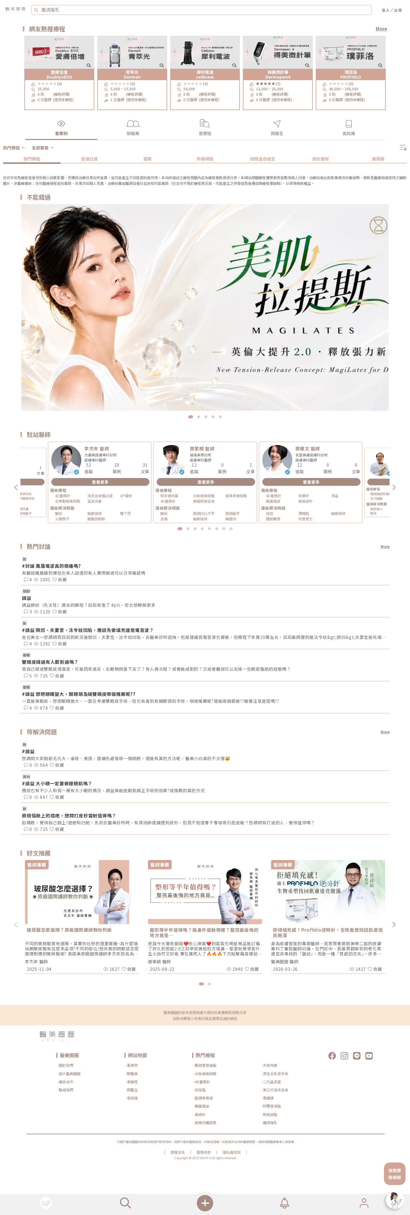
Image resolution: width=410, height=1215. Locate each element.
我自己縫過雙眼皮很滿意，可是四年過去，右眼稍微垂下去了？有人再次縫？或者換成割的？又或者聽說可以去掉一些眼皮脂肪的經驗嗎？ (156, 669)
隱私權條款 (232, 1152)
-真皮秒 (200, 1114)
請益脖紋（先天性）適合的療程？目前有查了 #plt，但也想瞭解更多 (88, 605)
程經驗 (394, 1177)
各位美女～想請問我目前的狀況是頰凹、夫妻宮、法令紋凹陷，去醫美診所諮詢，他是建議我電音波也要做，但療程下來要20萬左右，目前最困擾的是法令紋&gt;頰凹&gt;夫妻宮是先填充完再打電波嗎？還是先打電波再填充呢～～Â (206, 637)
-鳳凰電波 (201, 1105)
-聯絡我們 (65, 1089)
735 (43, 676)
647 (43, 797)
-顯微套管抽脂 (205, 1065)
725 (43, 829)
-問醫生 (132, 1089)
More (381, 29)
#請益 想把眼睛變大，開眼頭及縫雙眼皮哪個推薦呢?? (79, 694)
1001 (44, 579)
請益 (27, 598)
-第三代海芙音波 (275, 1089)
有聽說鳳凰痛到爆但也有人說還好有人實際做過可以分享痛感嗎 (84, 573)
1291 (44, 644)
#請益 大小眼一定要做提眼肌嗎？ (57, 783)
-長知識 (132, 1097)
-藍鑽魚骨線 (203, 1097)
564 (43, 765)
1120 (44, 612)
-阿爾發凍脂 (271, 1105)
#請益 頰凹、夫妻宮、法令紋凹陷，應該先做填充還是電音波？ (88, 630)
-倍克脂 (200, 1089)
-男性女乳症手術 (275, 1073)
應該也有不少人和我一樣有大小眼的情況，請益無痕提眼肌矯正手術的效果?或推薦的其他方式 (113, 790)
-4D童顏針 (202, 1081)
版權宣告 (177, 1152)
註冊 (398, 10)
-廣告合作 (65, 1081)
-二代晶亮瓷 (271, 1081)
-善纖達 (268, 1097)
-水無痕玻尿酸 (205, 1073)
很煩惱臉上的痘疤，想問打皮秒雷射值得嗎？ (69, 815)
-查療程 (132, 1081)
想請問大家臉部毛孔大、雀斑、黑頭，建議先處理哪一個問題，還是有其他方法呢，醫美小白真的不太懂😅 (126, 758)
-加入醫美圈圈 (69, 1073)
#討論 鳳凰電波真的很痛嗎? (51, 566)
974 (43, 708)
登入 (386, 10)
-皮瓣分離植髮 (205, 1122)
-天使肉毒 (269, 1065)
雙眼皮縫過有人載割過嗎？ (50, 662)
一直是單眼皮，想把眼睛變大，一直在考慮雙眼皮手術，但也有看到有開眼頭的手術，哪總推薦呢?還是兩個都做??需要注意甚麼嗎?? (150, 701)
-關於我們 (65, 1065)
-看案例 (132, 1065)
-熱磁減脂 (269, 1114)
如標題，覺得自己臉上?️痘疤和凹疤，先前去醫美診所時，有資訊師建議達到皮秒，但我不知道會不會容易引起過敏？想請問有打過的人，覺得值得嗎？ (168, 823)
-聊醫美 (132, 1073)
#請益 (28, 751)
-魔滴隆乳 (269, 1122)
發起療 (394, 1170)
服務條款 (204, 1152)
